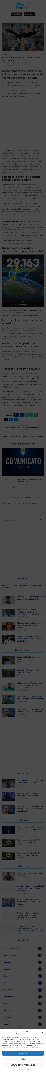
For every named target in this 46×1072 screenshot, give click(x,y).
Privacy (27, 1069)
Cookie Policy (19, 1069)
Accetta (23, 1053)
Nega (23, 1059)
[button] (43, 1032)
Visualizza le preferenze (23, 1065)
